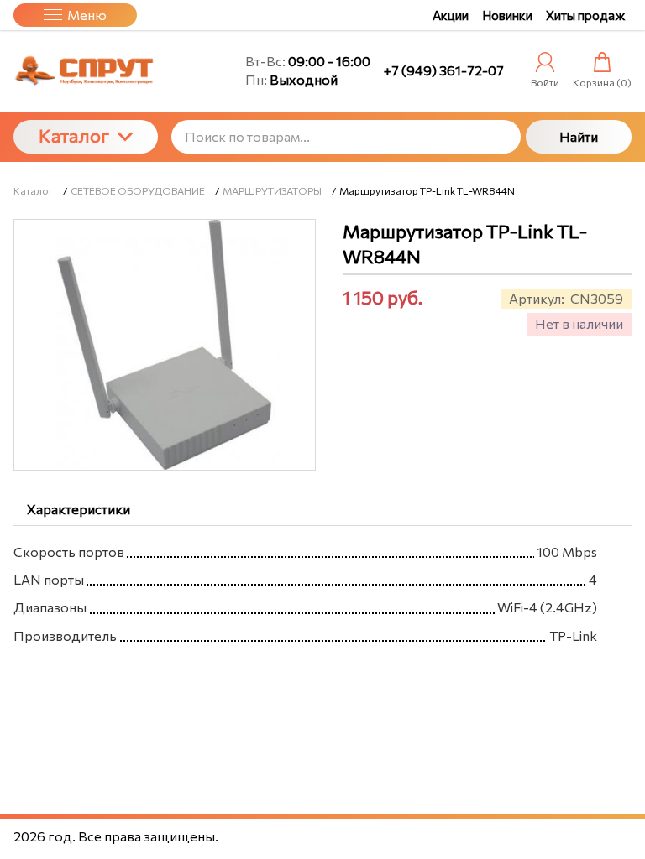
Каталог (74, 135)
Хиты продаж (585, 15)
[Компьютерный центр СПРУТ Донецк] (85, 71)
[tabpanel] (322, 590)
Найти (578, 136)
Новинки (507, 15)
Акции (451, 15)
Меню (87, 15)
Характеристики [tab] (78, 509)
